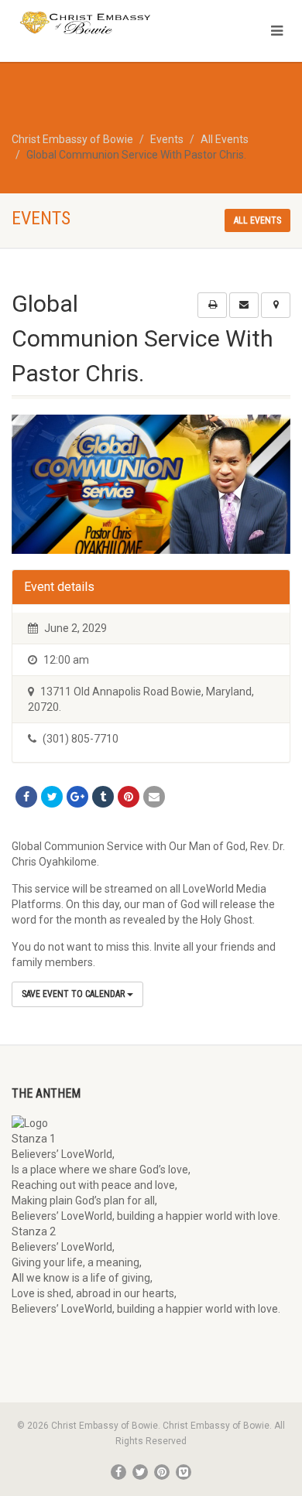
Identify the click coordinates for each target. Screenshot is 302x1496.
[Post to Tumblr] (103, 797)
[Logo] (101, 24)
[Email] (154, 797)
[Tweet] (52, 797)
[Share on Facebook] (26, 797)
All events (257, 220)
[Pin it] (128, 797)
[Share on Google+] (77, 797)
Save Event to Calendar (74, 994)
